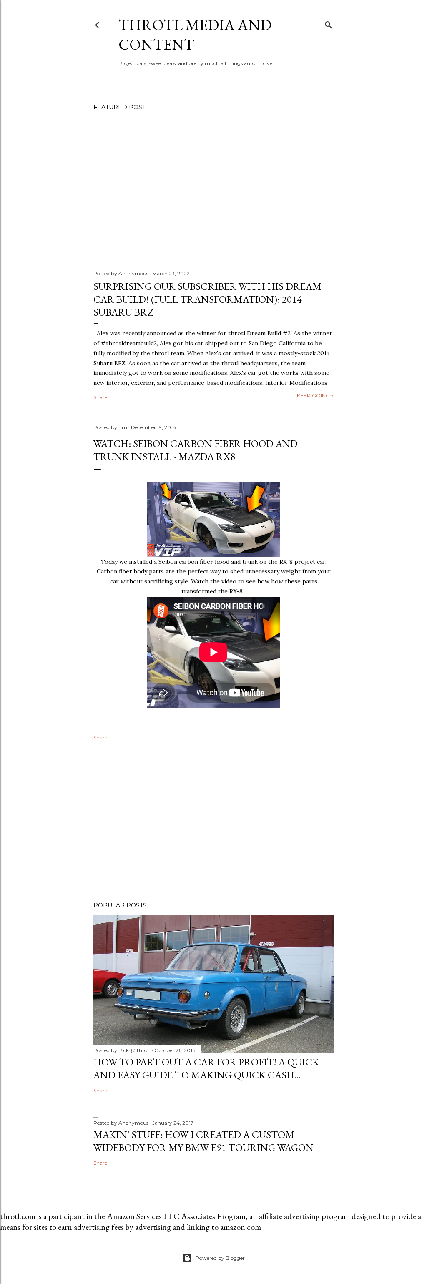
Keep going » (315, 395)
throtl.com (17, 1216)
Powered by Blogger (220, 1258)
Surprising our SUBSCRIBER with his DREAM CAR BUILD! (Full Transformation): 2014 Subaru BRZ (207, 299)
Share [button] (100, 397)
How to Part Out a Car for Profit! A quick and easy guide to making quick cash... (206, 1068)
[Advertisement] (213, 822)
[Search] (329, 23)
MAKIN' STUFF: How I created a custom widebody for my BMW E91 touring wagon (203, 1141)
